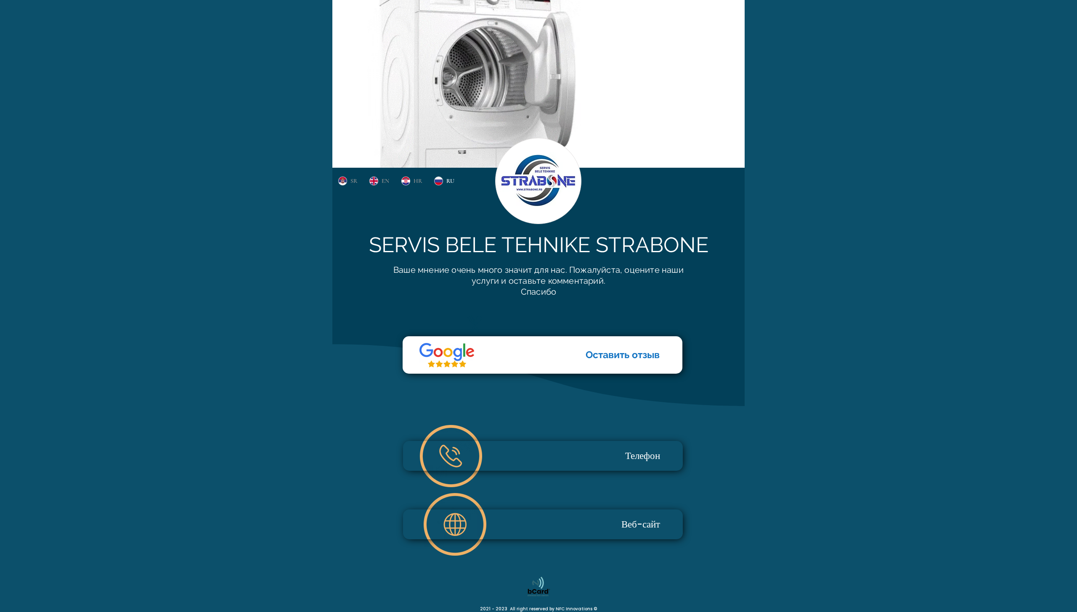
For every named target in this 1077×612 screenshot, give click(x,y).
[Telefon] (446, 355)
